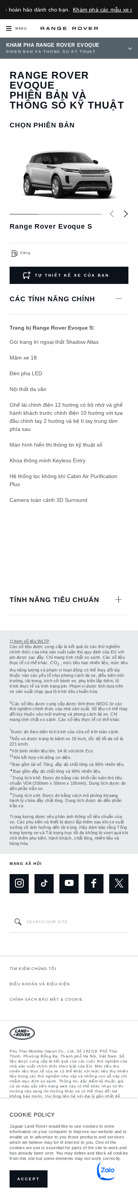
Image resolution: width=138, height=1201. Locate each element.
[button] (125, 213)
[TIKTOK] (44, 883)
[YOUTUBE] (69, 883)
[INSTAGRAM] (19, 883)
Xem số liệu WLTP (29, 641)
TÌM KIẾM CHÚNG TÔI (33, 969)
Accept (28, 1179)
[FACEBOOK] (94, 883)
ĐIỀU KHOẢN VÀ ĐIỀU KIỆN (40, 984)
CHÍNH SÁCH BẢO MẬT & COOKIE (46, 999)
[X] (118, 883)
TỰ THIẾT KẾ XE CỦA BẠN (72, 275)
